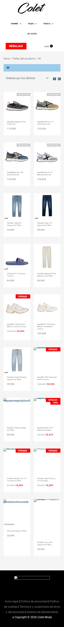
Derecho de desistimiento (42, 612)
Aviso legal (12, 601)
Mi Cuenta (32, 34)
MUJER (31, 24)
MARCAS (47, 24)
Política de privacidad (34, 601)
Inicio (7, 58)
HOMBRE (14, 24)
